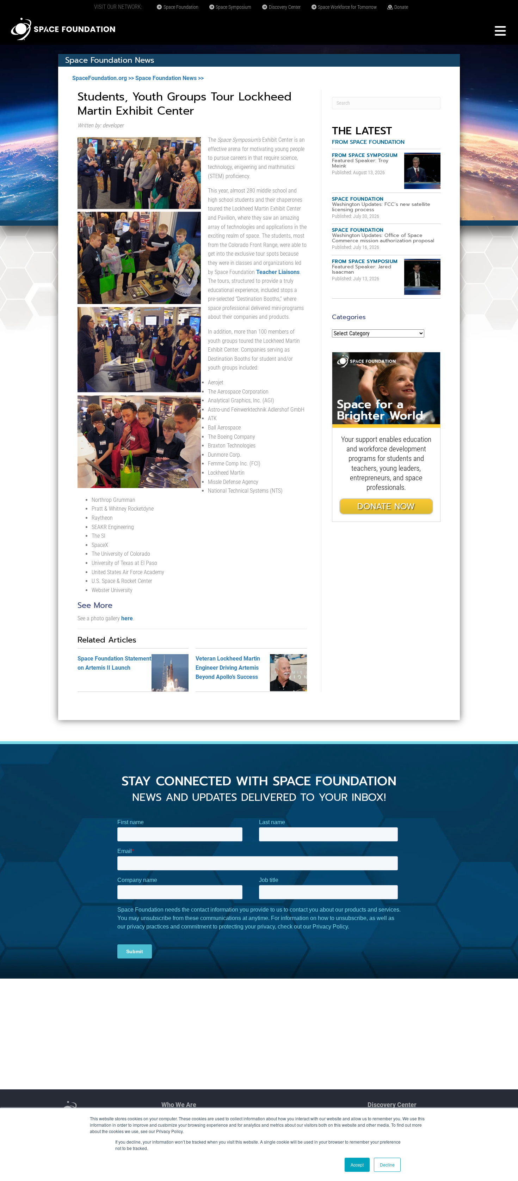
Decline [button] (387, 1165)
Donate (400, 7)
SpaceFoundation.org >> (103, 78)
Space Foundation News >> (169, 78)
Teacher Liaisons (278, 272)
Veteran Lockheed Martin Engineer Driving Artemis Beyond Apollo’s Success (228, 667)
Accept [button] (357, 1165)
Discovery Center (284, 7)
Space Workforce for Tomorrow (347, 7)
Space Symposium (233, 7)
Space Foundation (180, 7)
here (127, 618)
